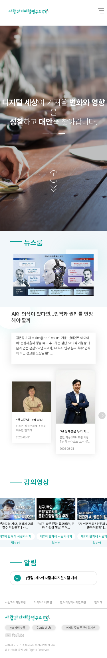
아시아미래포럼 (43, 602)
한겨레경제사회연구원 (73, 602)
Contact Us (44, 627)
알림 (30, 562)
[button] (46, 133)
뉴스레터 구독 (17, 627)
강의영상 (36, 482)
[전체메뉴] (97, 8)
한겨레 (98, 602)
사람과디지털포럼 (15, 602)
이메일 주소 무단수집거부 (80, 627)
